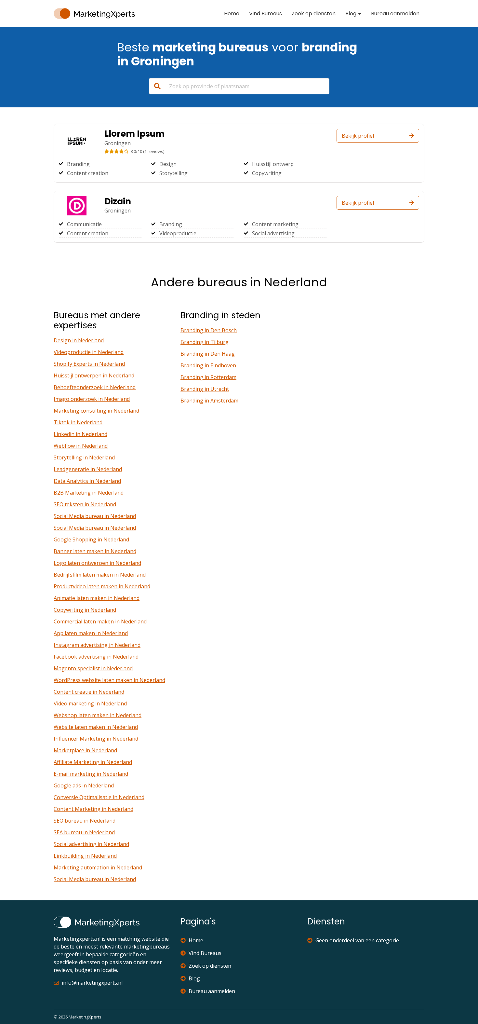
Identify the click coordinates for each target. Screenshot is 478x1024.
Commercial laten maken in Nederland (100, 621)
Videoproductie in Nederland (89, 352)
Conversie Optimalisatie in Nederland (99, 797)
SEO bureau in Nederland (84, 820)
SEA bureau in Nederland (84, 832)
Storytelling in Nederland (84, 457)
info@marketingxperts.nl (92, 982)
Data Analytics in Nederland (87, 481)
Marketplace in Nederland (85, 750)
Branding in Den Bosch (208, 330)
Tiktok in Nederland (78, 422)
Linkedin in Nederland (80, 434)
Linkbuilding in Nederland (85, 855)
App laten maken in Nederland (91, 633)
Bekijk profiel (358, 135)
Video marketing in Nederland (90, 703)
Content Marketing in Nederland (93, 808)
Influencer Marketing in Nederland (96, 738)
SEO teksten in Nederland (85, 504)
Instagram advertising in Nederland (97, 645)
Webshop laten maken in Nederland (97, 715)
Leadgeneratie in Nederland (88, 469)
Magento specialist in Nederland (93, 668)
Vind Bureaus (265, 13)
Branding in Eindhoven (208, 365)
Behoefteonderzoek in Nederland (95, 387)
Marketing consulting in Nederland (96, 410)
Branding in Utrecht (204, 388)
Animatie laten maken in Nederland (96, 598)
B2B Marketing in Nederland (89, 492)
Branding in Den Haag (207, 353)
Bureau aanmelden (395, 13)
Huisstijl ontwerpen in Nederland (94, 375)
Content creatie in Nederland (89, 691)
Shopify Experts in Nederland (89, 363)
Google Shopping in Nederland (91, 539)
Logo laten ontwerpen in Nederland (97, 563)
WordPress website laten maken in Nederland (109, 680)
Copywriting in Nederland (85, 609)
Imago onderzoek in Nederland (92, 399)
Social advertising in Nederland (91, 844)
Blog (350, 13)
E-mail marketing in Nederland (91, 773)
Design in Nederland (79, 340)
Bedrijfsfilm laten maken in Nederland (100, 574)
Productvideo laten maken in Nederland (102, 586)
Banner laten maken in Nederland (95, 551)
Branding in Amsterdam (209, 400)
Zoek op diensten (314, 13)
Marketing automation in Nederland (98, 867)
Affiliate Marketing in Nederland (93, 762)
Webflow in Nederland (81, 445)
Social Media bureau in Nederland (95, 516)
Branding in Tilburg (204, 342)
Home (231, 13)
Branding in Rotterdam (208, 377)
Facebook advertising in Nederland (96, 656)
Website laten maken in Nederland (96, 726)
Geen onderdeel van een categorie (357, 940)
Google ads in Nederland (84, 785)
